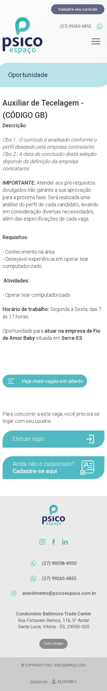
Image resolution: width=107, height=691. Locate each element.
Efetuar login (28, 438)
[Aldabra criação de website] (63, 682)
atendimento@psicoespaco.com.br (59, 593)
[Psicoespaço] (23, 35)
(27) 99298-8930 (59, 563)
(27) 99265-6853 (75, 26)
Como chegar (53, 643)
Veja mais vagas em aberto (52, 381)
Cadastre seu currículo (77, 9)
